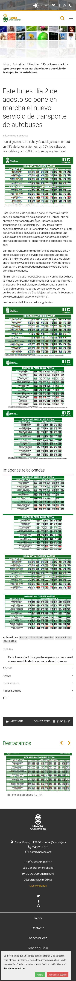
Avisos (7, 675)
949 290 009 (30, 873)
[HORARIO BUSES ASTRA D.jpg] (38, 532)
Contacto (38, 928)
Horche (23, 637)
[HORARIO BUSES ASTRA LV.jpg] (38, 611)
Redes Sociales (12, 690)
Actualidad (19, 64)
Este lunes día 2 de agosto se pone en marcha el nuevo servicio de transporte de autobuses (40, 659)
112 (25, 867)
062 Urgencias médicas (38, 879)
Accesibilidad (38, 938)
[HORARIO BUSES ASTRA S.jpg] (38, 492)
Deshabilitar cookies (57, 975)
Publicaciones (11, 683)
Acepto (40, 975)
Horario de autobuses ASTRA (25, 794)
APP (5, 698)
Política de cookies (14, 968)
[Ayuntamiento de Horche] (12, 21)
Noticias (34, 64)
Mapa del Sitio (38, 948)
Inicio (6, 64)
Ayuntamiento (63, 637)
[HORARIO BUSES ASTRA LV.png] (38, 572)
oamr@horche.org (40, 852)
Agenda (7, 668)
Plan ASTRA (10, 641)
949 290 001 (40, 847)
